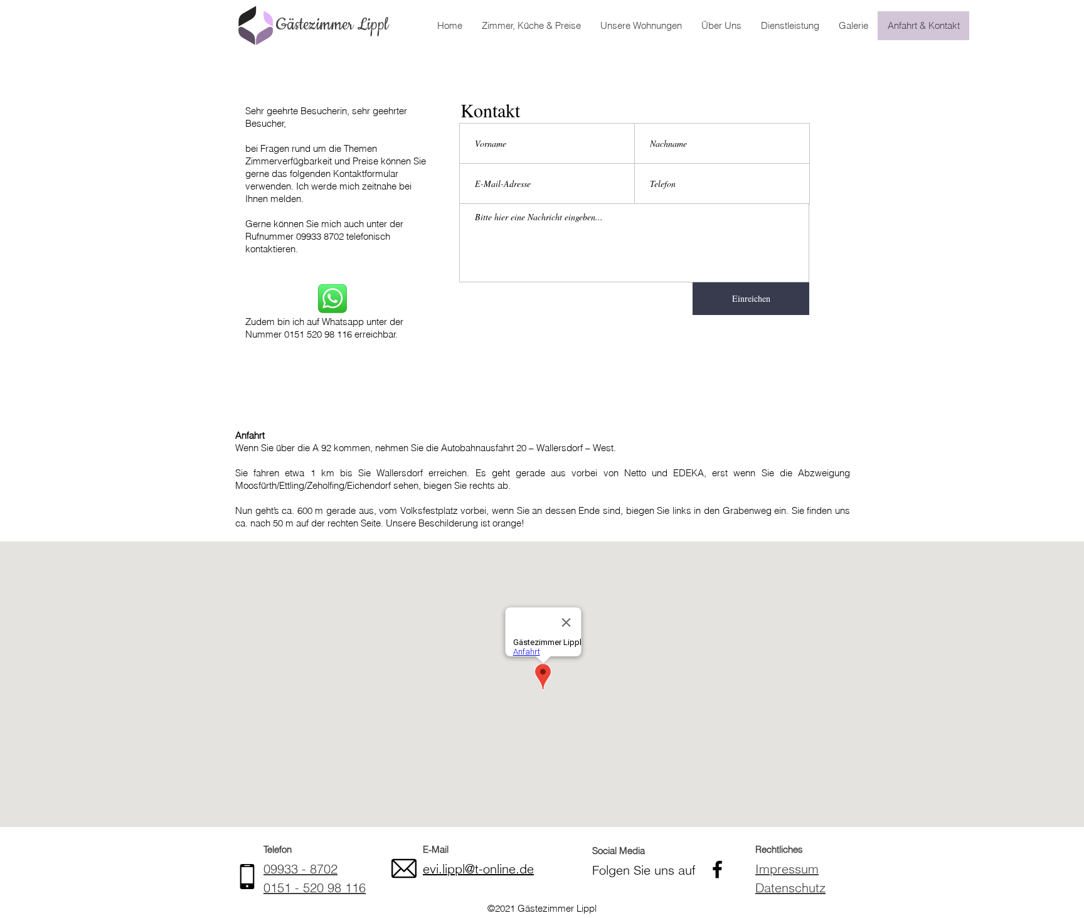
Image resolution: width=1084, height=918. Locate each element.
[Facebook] (717, 869)
